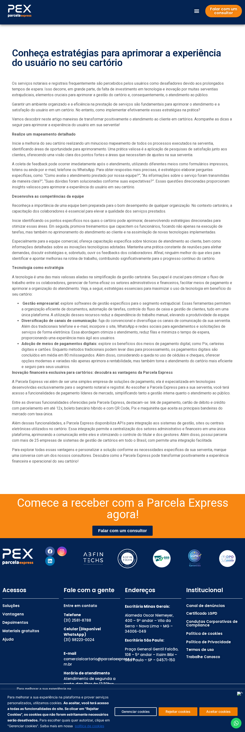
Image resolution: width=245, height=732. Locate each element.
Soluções (11, 605)
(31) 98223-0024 (79, 639)
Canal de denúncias (205, 605)
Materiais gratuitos (20, 630)
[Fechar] (240, 693)
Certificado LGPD (201, 613)
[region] (122, 711)
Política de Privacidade (208, 641)
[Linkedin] (50, 561)
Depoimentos (15, 622)
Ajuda (8, 639)
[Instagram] (62, 551)
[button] (196, 11)
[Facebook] (50, 551)
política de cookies (89, 726)
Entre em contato (80, 605)
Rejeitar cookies (178, 711)
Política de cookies (204, 633)
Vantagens (13, 614)
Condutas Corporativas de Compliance (212, 623)
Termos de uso (200, 649)
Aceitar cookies (218, 711)
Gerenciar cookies (136, 711)
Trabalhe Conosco (203, 656)
